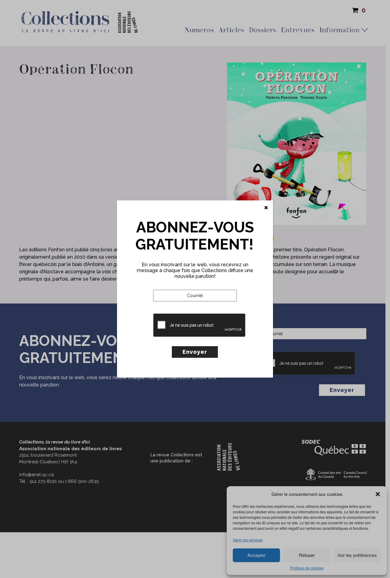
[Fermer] (266, 207)
